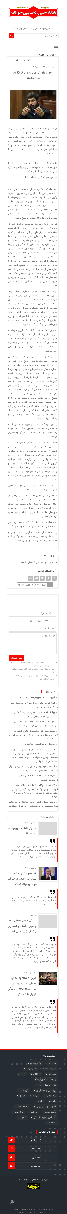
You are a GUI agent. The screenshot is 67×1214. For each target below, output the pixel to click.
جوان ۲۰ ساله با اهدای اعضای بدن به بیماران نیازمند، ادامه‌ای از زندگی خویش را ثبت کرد (35, 724)
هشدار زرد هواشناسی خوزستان (40, 744)
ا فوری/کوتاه (31, 1069)
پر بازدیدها (18, 1112)
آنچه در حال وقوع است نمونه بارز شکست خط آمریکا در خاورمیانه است (20, 879)
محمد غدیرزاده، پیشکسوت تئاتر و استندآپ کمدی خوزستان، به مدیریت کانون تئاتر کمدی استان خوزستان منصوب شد (33, 735)
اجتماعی (52, 1063)
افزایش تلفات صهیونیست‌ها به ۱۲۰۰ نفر (36, 697)
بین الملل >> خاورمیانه (46, 1079)
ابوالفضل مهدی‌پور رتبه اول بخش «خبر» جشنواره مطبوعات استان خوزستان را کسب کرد (33, 768)
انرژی (23, 1074)
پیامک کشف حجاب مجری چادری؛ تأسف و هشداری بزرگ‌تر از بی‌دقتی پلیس (36, 714)
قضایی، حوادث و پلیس (46, 1107)
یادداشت (52, 1123)
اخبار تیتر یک (50, 1069)
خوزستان (53, 562)
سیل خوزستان (33, 562)
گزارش (23, 1117)
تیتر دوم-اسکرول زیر (47, 1085)
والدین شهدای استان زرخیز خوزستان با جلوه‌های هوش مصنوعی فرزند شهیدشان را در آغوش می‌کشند (33, 804)
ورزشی (34, 1112)
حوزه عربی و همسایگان (46, 1090)
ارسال (11, 60)
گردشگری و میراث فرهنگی (45, 1117)
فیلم (41, 1101)
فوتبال (22, 1096)
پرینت (23, 60)
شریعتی (22, 562)
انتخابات (37, 1074)
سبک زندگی (51, 1096)
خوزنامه (44, 562)
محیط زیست (22, 1107)
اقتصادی (52, 1074)
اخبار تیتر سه (35, 1063)
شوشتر (35, 1096)
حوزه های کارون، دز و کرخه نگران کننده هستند (32, 75)
